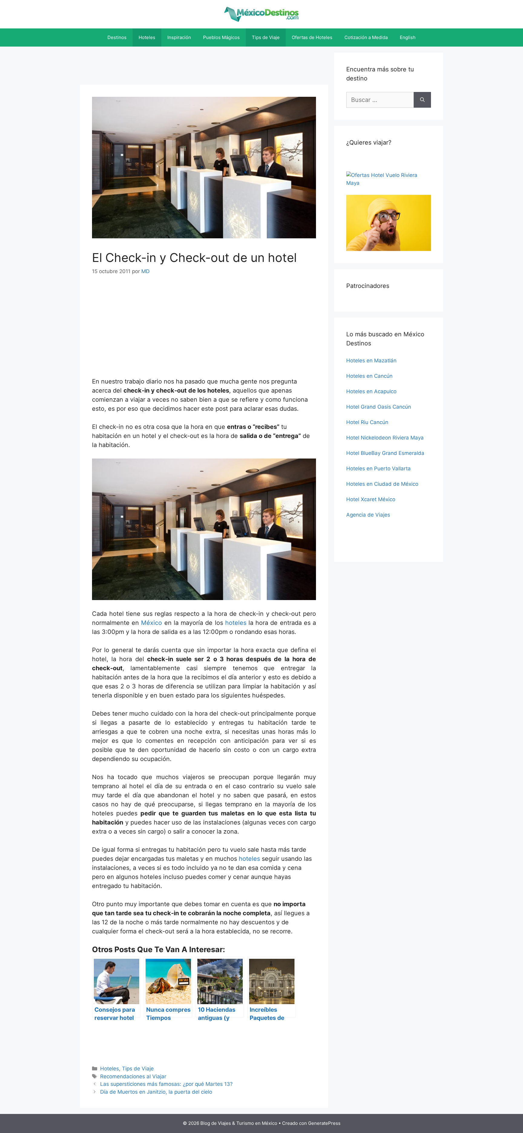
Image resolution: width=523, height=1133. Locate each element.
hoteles (235, 622)
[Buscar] (422, 100)
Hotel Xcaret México (370, 499)
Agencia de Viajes (368, 515)
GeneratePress (324, 1123)
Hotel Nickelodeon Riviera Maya (385, 438)
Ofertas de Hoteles (312, 37)
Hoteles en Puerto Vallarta (378, 468)
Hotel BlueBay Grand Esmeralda (385, 453)
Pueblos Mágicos (221, 37)
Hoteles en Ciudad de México (382, 484)
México (151, 622)
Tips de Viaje (266, 37)
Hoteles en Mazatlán (371, 361)
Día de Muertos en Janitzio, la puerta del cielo (156, 1092)
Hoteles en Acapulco (371, 391)
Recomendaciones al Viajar (133, 1076)
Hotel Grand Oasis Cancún (378, 407)
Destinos (117, 37)
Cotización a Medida (366, 37)
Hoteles (147, 37)
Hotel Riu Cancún (367, 422)
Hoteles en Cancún (369, 376)
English (408, 37)
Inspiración (179, 37)
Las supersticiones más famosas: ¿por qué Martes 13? (166, 1084)
